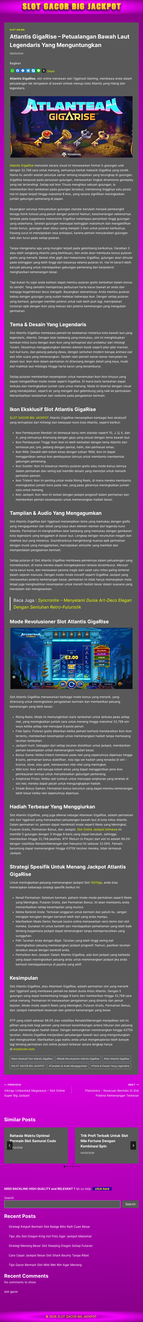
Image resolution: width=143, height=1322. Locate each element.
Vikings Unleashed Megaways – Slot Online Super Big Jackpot (34, 1090)
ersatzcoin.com (24, 1049)
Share (51, 71)
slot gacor (11, 1291)
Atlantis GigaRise (22, 165)
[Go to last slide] (10, 1145)
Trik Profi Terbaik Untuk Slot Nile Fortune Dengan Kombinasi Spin (104, 1141)
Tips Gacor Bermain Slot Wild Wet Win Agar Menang (45, 1265)
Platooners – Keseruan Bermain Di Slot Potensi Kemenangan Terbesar (112, 1090)
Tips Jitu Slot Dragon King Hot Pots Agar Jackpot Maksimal (50, 1236)
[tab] (64, 1166)
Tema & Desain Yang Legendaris (110, 1066)
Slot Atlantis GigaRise (116, 1058)
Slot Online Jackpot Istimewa (97, 829)
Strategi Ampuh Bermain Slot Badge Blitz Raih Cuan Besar (49, 1226)
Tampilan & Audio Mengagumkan (68, 1066)
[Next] (133, 1145)
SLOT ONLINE (17, 29)
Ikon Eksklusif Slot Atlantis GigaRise (31, 1058)
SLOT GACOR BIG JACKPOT (29, 417)
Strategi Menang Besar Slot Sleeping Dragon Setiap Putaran (51, 1246)
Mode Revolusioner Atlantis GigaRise (78, 1058)
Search (9, 1198)
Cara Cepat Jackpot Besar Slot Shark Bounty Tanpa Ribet (49, 1255)
